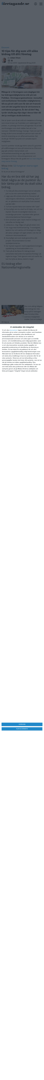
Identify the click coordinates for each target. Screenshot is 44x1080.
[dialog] (22, 702)
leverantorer (14, 330)
